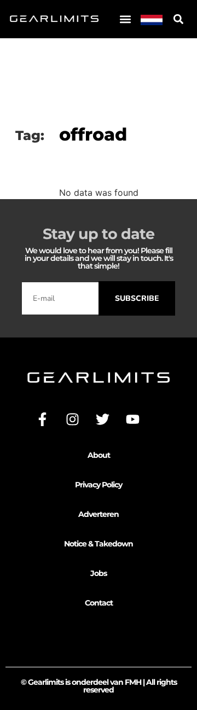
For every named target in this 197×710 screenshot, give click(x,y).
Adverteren (98, 514)
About (99, 455)
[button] (125, 19)
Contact (99, 603)
